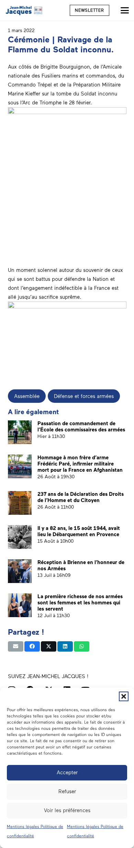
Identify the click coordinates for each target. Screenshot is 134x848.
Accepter (67, 772)
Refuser (67, 791)
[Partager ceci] (32, 646)
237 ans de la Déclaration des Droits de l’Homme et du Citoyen (80, 497)
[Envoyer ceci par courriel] (15, 646)
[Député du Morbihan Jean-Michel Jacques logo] (24, 10)
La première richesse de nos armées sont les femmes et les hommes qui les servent (80, 602)
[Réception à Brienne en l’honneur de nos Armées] (20, 571)
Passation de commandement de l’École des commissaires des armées (81, 426)
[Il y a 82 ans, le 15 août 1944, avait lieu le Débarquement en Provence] (20, 537)
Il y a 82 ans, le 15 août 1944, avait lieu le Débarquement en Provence (78, 531)
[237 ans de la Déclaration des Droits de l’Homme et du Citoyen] (20, 503)
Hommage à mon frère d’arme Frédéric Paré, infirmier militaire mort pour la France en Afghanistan (80, 463)
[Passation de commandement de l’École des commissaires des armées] (20, 432)
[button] (123, 696)
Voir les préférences (67, 810)
